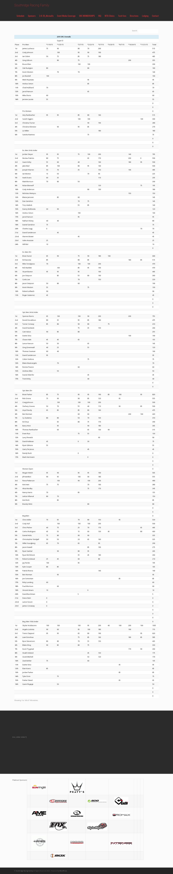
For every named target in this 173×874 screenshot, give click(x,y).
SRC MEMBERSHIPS (87, 15)
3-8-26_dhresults (46, 15)
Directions (134, 15)
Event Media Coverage (66, 15)
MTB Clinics (109, 15)
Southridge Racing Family (31, 5)
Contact (155, 15)
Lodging (145, 15)
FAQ (99, 15)
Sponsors (32, 15)
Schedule (20, 15)
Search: (134, 31)
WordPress (63, 871)
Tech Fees (122, 15)
